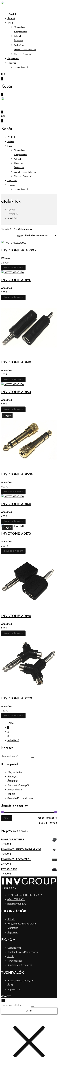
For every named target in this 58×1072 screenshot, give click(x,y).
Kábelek (17, 36)
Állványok (18, 41)
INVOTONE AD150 (16, 392)
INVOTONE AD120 (16, 280)
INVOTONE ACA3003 (18, 250)
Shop (10, 23)
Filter (7, 818)
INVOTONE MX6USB (12, 839)
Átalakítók (19, 45)
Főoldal (11, 14)
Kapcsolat (13, 58)
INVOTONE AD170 (16, 534)
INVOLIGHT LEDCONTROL (16, 859)
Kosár (10, 956)
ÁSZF (10, 984)
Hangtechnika (20, 32)
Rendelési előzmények (19, 965)
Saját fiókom (14, 947)
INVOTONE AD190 (16, 616)
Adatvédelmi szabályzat (20, 980)
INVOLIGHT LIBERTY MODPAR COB (21, 849)
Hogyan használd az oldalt (21, 923)
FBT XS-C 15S (9, 869)
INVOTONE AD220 (16, 698)
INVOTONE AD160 (16, 504)
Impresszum (14, 989)
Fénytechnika (20, 27)
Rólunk (11, 18)
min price (42, 818)
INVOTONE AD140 (16, 362)
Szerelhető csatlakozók (25, 50)
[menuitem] (11, 63)
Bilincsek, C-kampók (23, 54)
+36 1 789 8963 (16, 899)
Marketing (12, 927)
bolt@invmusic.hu (16, 903)
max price (52, 818)
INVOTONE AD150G (17, 474)
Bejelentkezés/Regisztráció (22, 952)
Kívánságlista (14, 960)
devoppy (6, 996)
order (20, 236)
